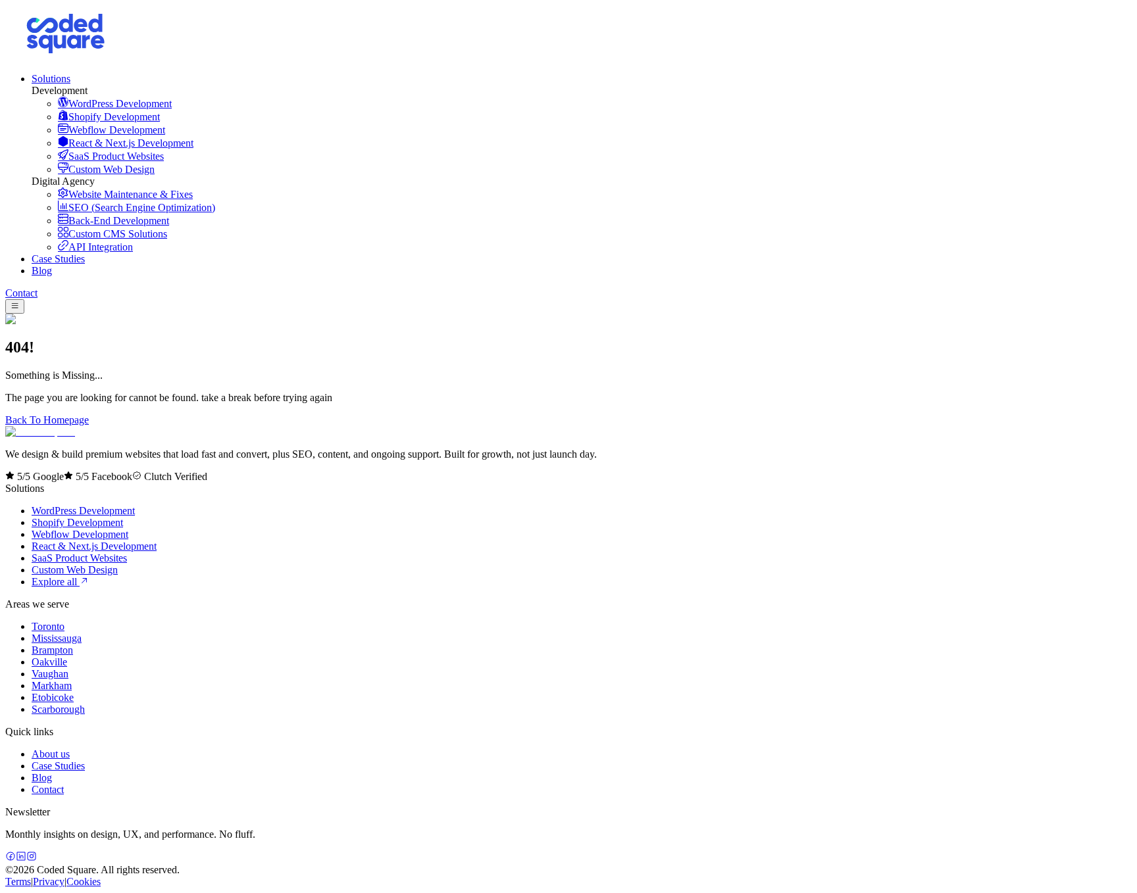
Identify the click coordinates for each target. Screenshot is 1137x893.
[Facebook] (10, 857)
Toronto (48, 626)
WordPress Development (83, 510)
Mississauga (57, 638)
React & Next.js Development (94, 546)
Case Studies (58, 765)
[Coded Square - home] (40, 431)
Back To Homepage (47, 419)
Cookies (83, 881)
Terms (18, 881)
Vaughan (50, 673)
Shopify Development (77, 522)
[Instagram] (31, 857)
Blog (42, 777)
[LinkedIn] (21, 857)
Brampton (52, 650)
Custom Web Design (75, 569)
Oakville (49, 661)
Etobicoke (53, 697)
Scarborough (58, 709)
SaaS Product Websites (79, 558)
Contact (21, 293)
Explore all (56, 581)
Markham (52, 685)
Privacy (48, 881)
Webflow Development (80, 534)
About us (51, 754)
